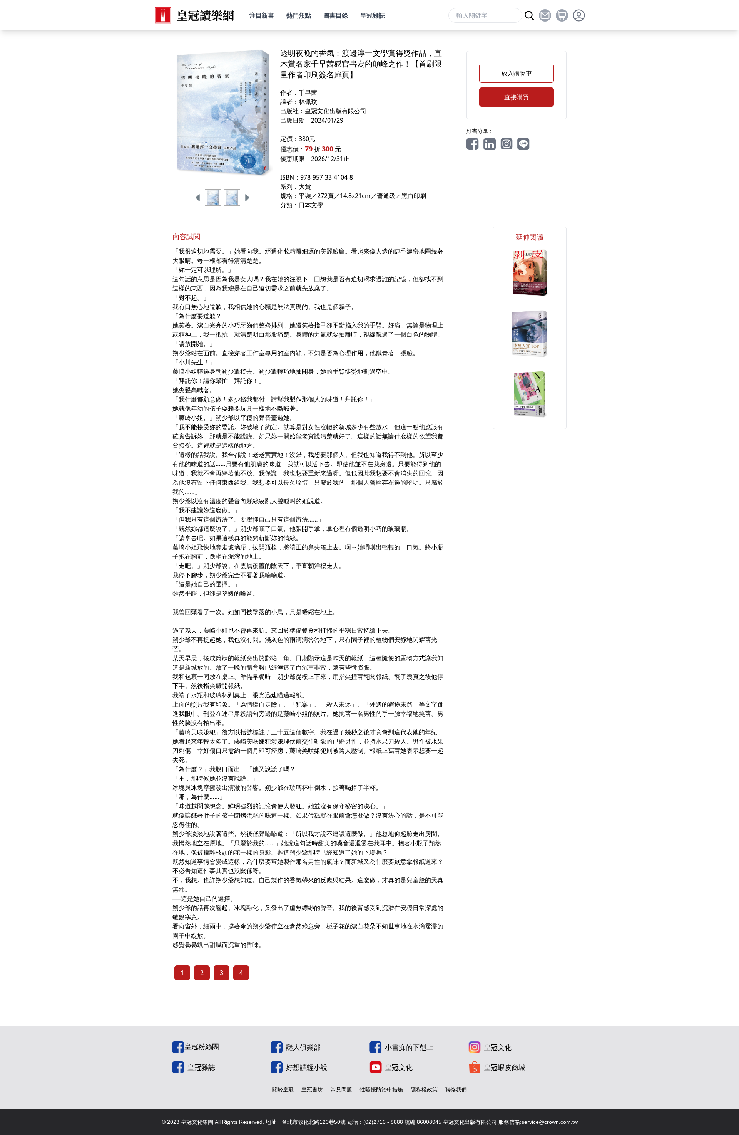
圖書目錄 (335, 15)
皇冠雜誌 (372, 15)
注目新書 (261, 15)
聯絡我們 (456, 1089)
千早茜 (308, 92)
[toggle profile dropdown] (579, 15)
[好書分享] (472, 144)
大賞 (305, 186)
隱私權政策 (424, 1089)
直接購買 (516, 97)
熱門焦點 (298, 15)
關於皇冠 (283, 1089)
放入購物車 (516, 73)
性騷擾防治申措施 (381, 1089)
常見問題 (341, 1089)
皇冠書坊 (312, 1089)
